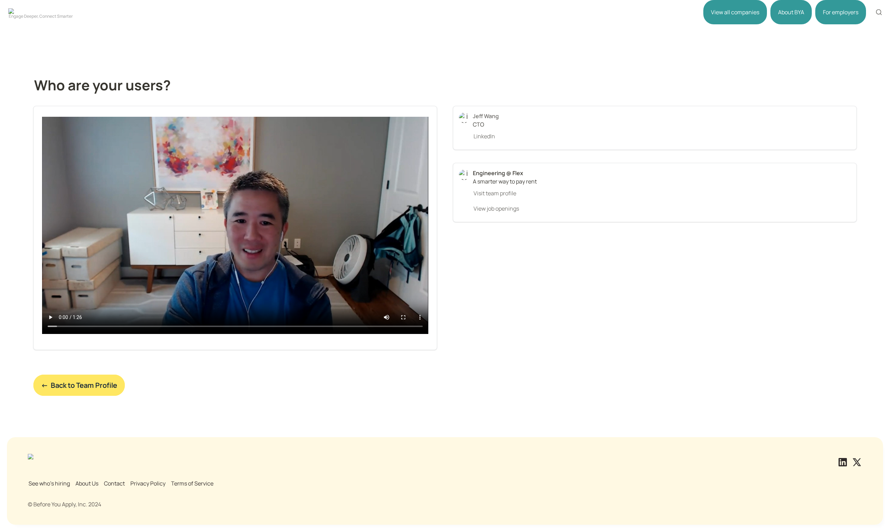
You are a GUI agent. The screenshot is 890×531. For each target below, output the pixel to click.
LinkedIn (484, 136)
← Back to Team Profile (79, 385)
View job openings (496, 208)
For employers (840, 12)
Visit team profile (495, 193)
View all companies (735, 12)
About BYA (791, 12)
